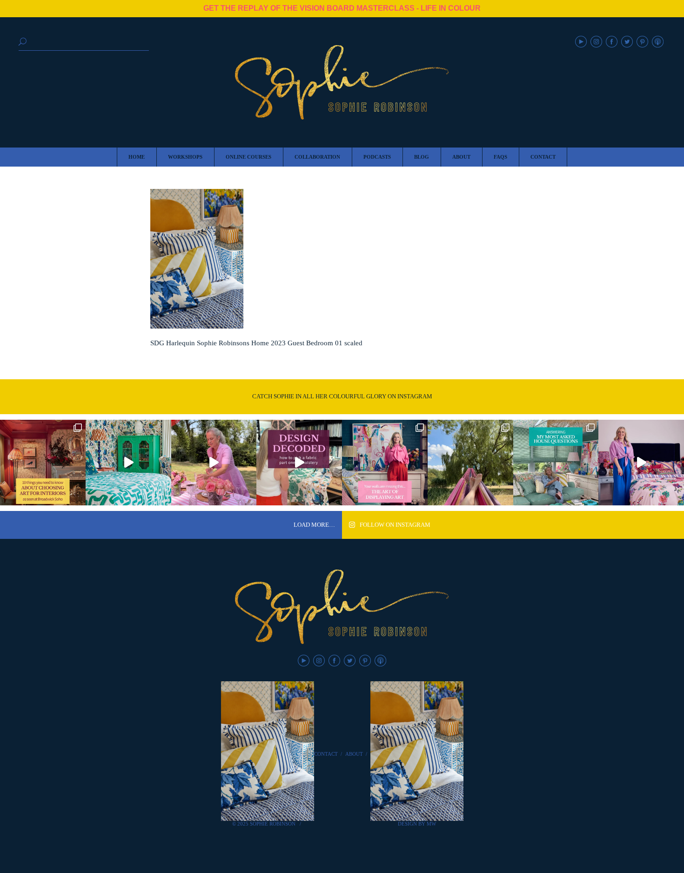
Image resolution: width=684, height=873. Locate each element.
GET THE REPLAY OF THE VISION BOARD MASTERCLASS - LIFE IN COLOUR (342, 8)
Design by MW (417, 823)
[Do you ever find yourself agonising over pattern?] (128, 462)
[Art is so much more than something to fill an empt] (385, 462)
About (354, 754)
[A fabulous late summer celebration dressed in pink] (214, 462)
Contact (326, 754)
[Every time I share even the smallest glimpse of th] (556, 462)
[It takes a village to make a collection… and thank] (641, 462)
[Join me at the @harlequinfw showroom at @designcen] (299, 462)
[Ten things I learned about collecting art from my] (43, 462)
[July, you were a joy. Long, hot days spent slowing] (470, 462)
